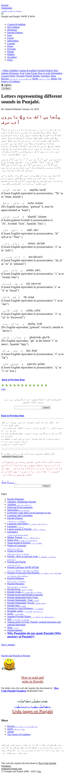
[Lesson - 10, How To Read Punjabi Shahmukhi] (10, 386)
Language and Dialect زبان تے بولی (27, 523)
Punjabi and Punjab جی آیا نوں (16, 563)
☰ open (6, 85)
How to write (44, 73)
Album (53, 78)
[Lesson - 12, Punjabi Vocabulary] (3, 386)
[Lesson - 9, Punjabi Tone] (14, 386)
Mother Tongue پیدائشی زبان (23, 537)
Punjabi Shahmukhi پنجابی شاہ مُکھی (11, 8)
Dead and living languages (20, 507)
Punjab (10, 51)
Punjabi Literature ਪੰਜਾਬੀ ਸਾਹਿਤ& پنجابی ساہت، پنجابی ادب (23, 568)
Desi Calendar (8, 644)
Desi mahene (13, 27)
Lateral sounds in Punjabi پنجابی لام (26, 529)
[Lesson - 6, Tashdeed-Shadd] (26, 386)
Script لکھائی (15, 613)
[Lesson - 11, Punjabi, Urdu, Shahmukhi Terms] (6, 386)
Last (3, 389)
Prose (10, 60)
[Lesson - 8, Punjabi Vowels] (18, 386)
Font (9, 35)
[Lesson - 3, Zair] (38, 386)
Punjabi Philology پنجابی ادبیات (16, 579)
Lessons (11, 43)
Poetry (10, 46)
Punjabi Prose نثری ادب (20, 589)
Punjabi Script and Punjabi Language (25, 594)
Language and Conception (19, 515)
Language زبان (15, 526)
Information (12, 40)
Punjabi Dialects (15, 32)
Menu (6, 70)
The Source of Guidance (19, 734)
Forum (10, 38)
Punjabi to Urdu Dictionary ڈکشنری (25, 608)
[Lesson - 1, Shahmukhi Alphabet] (46, 386)
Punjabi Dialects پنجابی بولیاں (16, 519)
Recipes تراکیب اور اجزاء (16, 78)
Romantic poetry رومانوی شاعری (25, 611)
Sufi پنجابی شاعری (18, 619)
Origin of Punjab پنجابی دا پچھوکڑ (18, 552)
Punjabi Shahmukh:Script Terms (22, 597)
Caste (28, 73)
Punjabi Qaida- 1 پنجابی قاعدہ (24, 592)
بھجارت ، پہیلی (32, 705)
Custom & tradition (16, 24)
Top (39, 771)
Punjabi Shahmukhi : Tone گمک (23, 600)
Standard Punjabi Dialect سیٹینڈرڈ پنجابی (30, 616)
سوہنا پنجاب (32, 700)
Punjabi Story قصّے (16, 605)
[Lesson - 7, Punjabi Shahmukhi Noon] (22, 386)
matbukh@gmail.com (12, 456)
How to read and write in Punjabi (32, 679)
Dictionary (12, 30)
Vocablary (12, 57)
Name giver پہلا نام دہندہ (22, 540)
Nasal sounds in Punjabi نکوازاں (24, 542)
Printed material (14, 630)
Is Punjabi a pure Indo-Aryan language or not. (29, 512)
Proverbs (11, 49)
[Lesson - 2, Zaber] (42, 386)
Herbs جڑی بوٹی (41, 78)
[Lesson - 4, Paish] (34, 386)
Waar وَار (13, 627)
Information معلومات (18, 510)
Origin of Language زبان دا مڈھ (16, 547)
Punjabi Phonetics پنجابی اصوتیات (17, 585)
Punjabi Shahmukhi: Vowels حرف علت (26, 603)
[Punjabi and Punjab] (2, 13)
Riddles (11, 54)
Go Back (6, 88)
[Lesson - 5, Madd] (30, 386)
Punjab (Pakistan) (15, 499)
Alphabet (13, 70)
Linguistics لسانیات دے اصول (17, 533)
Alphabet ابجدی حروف (19, 504)
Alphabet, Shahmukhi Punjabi (21, 502)
